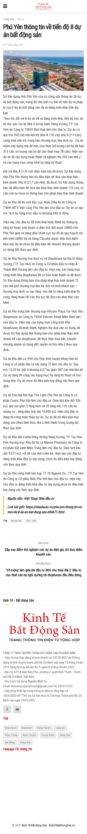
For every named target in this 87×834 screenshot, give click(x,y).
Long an (60, 728)
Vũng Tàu (65, 735)
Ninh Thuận (29, 735)
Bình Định (11, 728)
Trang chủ (8, 19)
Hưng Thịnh (43, 728)
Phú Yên (31, 520)
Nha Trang (11, 735)
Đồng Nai (25, 742)
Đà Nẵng (10, 742)
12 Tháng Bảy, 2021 (13, 44)
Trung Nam (48, 735)
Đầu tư (20, 19)
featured (16, 520)
